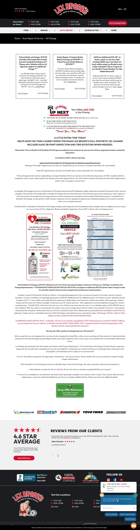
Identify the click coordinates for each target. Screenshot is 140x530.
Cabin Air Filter (119, 313)
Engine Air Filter (54, 316)
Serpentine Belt (67, 316)
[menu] (124, 9)
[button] (58, 456)
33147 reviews (30, 11)
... (39, 87)
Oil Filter (109, 313)
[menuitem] (27, 30)
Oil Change (101, 313)
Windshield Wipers (84, 316)
